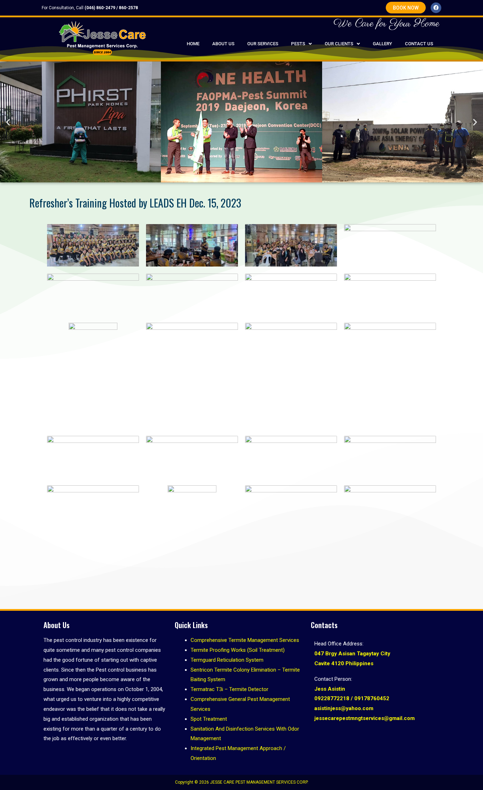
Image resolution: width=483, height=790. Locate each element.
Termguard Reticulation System (227, 660)
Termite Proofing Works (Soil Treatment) (238, 650)
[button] (301, 43)
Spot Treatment (209, 719)
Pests (298, 43)
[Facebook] (436, 7)
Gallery (382, 43)
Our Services (262, 43)
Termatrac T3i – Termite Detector (229, 689)
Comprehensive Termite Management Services (245, 640)
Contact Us (419, 43)
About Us (223, 43)
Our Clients (339, 43)
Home (193, 43)
